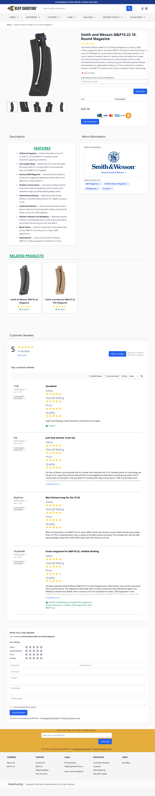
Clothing (52, 17)
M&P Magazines (92, 184)
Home (9, 25)
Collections (136, 17)
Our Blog (126, 762)
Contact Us (40, 762)
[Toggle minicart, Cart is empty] (146, 8)
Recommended (113, 376)
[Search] (129, 8)
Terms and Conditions (74, 771)
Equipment (31, 17)
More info (22, 355)
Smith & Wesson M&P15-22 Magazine (24, 301)
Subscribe (105, 741)
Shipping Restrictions (73, 766)
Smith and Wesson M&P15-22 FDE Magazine (60, 301)
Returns (39, 766)
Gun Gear (87, 17)
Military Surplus (111, 17)
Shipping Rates (42, 770)
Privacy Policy (70, 762)
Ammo (13, 17)
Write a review (117, 354)
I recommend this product (24, 707)
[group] (88, 43)
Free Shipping (99, 770)
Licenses (97, 766)
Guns (70, 17)
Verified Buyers (96, 376)
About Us (11, 762)
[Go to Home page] (22, 8)
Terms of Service (69, 718)
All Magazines (91, 188)
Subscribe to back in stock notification (97, 77)
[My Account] (142, 8)
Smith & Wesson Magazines (115, 184)
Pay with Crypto (100, 773)
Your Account (41, 773)
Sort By (124, 376)
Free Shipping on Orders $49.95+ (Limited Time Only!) (76, 2)
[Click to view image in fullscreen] (41, 65)
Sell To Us (11, 766)
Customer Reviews (101, 762)
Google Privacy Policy (51, 718)
